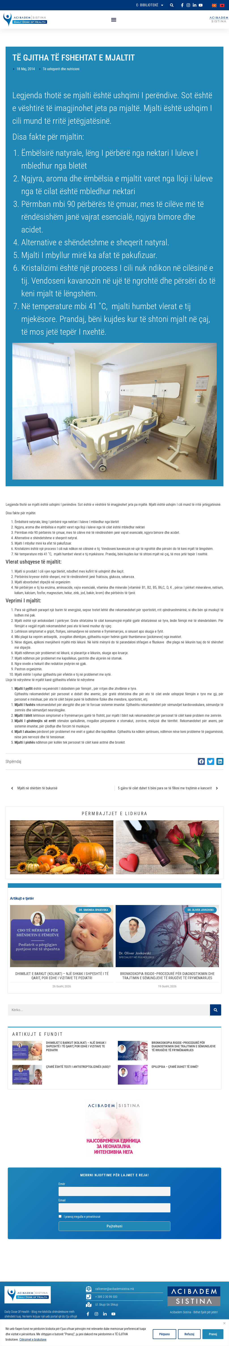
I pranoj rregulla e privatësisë (81, 1217)
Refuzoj (189, 1334)
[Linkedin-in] (105, 1314)
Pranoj (213, 1334)
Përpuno (164, 1334)
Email (62, 1200)
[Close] (224, 1323)
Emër (62, 1184)
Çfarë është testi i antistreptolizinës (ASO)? (78, 1066)
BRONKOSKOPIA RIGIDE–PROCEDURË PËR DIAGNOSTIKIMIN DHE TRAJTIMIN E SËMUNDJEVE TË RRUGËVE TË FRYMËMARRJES (167, 976)
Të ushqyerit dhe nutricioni (61, 69)
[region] (114, 1332)
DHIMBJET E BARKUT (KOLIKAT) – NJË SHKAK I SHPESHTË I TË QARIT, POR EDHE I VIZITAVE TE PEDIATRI (61, 976)
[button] (171, 5)
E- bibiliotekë (147, 5)
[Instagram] (96, 1314)
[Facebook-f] (88, 1314)
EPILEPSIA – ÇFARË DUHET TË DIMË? (175, 1066)
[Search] (215, 1010)
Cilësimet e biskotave (33, 1339)
